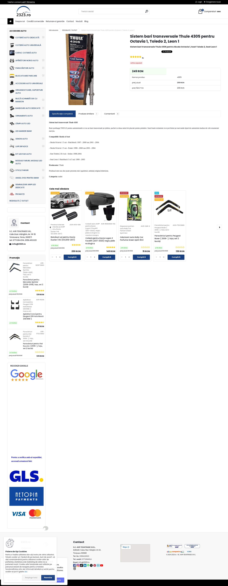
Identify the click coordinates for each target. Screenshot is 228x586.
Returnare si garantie (55, 21)
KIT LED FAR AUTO (23, 154)
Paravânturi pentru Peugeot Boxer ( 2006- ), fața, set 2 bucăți (168, 238)
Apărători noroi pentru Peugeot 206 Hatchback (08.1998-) (33, 316)
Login (200, 2)
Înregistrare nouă (213, 2)
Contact (70, 21)
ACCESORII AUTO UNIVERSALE (29, 83)
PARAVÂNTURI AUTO (24, 68)
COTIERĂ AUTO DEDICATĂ (27, 37)
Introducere (53, 30)
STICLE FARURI (21, 170)
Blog (86, 21)
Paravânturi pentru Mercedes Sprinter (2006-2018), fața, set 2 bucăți (33, 283)
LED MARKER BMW (23, 131)
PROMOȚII (19, 194)
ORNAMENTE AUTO (24, 115)
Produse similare (87, 113)
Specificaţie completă (62, 113)
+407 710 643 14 (28, 2)
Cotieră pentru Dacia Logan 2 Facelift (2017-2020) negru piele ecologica (100, 241)
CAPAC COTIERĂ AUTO (26, 52)
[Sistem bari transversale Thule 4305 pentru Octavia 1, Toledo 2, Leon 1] (85, 69)
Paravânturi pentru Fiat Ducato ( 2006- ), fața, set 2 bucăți (33, 346)
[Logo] (23, 11)
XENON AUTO (21, 138)
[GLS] (26, 471)
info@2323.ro (19, 244)
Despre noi (20, 21)
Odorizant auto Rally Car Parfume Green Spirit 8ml (131, 238)
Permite (48, 577)
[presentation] (50, 227)
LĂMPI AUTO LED (22, 123)
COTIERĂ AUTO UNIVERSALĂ (28, 45)
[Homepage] (10, 21)
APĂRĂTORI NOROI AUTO (26, 60)
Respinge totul (31, 578)
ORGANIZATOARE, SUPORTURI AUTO (29, 91)
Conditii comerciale (35, 21)
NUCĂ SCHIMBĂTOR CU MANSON (26, 100)
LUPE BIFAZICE (21, 146)
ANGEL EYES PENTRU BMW (27, 178)
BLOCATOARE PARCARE (26, 75)
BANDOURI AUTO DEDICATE (27, 108)
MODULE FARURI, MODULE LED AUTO (28, 162)
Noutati (79, 21)
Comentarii (111, 113)
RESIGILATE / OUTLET (19, 200)
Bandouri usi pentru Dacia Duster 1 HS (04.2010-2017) (63, 238)
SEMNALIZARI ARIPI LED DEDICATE (25, 186)
